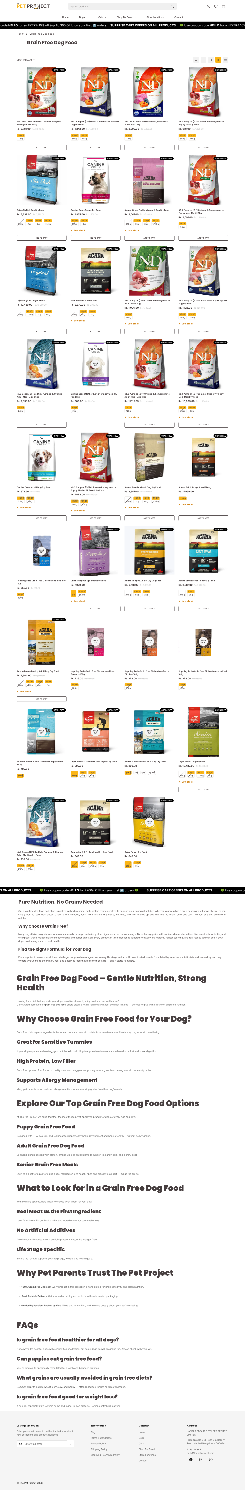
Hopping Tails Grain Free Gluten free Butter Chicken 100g (147, 673)
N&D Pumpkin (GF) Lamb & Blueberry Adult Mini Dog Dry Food (95, 123)
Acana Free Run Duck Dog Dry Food (142, 487)
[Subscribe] (70, 1443)
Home (65, 17)
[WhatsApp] (211, 1460)
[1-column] (196, 60)
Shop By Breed (125, 17)
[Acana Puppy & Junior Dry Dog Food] (149, 551)
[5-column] (225, 60)
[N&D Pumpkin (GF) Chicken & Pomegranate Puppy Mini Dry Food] (203, 92)
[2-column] (203, 60)
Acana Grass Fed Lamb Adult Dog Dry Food (146, 210)
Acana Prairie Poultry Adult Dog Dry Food (38, 671)
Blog (92, 1432)
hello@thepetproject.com (200, 1453)
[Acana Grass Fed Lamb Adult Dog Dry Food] (149, 180)
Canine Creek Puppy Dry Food (86, 210)
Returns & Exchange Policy (105, 1454)
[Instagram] (201, 1460)
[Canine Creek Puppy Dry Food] (96, 180)
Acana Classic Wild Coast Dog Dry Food (145, 761)
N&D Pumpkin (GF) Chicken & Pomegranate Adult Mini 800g (147, 302)
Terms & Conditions (101, 1437)
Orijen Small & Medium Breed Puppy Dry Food (94, 761)
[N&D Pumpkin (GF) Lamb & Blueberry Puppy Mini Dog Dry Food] (203, 271)
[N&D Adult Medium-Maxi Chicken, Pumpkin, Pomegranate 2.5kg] (42, 92)
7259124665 (194, 1449)
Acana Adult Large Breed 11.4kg (194, 487)
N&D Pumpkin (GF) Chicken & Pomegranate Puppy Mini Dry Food (201, 123)
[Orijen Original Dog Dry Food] (42, 271)
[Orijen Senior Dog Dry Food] (203, 732)
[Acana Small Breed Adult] (96, 271)
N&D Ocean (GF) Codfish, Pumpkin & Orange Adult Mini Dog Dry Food (40, 853)
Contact (178, 17)
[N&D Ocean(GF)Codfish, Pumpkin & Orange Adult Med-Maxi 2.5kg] (42, 364)
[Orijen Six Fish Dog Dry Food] (42, 180)
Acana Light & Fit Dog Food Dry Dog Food (92, 852)
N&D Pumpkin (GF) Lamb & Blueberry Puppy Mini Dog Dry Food (203, 302)
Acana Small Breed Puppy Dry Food (196, 580)
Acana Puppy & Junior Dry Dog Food (143, 580)
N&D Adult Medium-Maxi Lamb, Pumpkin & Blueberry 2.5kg (146, 123)
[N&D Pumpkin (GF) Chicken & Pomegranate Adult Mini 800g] (149, 271)
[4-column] (218, 60)
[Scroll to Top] (238, 1472)
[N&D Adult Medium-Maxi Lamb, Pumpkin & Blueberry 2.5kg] (149, 92)
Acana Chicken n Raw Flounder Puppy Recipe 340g (40, 763)
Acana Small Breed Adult (84, 300)
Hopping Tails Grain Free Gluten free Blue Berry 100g (41, 582)
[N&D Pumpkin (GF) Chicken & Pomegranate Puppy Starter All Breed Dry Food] (96, 458)
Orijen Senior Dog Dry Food (192, 761)
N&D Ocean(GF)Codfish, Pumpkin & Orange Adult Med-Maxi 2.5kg (39, 395)
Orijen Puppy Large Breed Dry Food (88, 580)
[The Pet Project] (33, 6)
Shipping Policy (98, 1449)
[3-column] (211, 60)
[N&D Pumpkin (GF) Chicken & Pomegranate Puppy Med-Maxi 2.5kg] (203, 180)
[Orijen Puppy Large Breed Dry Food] (96, 551)
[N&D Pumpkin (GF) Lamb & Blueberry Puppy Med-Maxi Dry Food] (203, 364)
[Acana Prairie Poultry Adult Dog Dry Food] (42, 641)
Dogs (82, 17)
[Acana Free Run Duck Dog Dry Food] (149, 458)
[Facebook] (191, 1460)
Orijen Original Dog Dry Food (31, 300)
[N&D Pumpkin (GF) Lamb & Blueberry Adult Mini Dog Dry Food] (96, 92)
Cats (101, 17)
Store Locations (155, 17)
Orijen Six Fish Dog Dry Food (30, 210)
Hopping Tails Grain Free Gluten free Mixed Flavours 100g (93, 673)
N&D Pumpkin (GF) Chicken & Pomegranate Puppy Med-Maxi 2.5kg (201, 212)
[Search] (172, 6)
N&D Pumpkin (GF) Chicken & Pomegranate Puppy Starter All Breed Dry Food (93, 489)
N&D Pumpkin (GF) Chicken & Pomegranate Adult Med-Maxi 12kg (147, 395)
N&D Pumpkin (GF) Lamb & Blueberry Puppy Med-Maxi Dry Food (201, 395)
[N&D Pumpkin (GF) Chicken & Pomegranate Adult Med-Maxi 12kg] (149, 364)
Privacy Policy (98, 1443)
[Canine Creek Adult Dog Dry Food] (42, 458)
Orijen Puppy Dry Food (135, 852)
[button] (223, 6)
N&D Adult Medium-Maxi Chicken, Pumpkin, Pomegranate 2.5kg (39, 123)
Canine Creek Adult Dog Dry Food (34, 487)
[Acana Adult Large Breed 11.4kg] (203, 458)
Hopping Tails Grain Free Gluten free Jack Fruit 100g (202, 673)
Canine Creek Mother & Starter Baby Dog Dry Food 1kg (94, 395)
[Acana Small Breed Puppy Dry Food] (203, 551)
